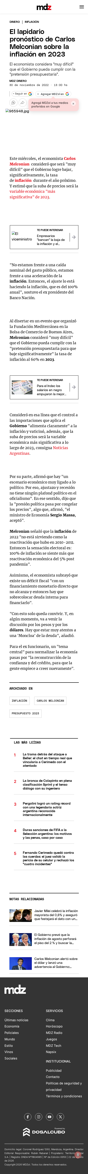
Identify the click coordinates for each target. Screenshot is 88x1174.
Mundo (9, 1039)
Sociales (10, 1058)
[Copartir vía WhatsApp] (13, 102)
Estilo (8, 1046)
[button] (81, 6)
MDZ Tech (53, 1046)
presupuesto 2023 (25, 713)
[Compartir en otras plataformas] (23, 102)
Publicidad (54, 1071)
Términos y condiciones (64, 1096)
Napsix (51, 1052)
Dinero (15, 22)
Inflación (19, 701)
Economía (11, 1026)
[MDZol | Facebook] (27, 1116)
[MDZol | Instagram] (38, 1116)
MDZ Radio (54, 1033)
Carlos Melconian (50, 701)
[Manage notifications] (78, 1154)
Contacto (53, 1077)
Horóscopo (54, 1026)
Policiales (11, 1033)
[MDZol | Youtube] (49, 1116)
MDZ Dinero (18, 81)
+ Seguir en (20, 93)
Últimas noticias (16, 1020)
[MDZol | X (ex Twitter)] (60, 1116)
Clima (50, 1020)
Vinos (8, 1052)
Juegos (51, 1039)
